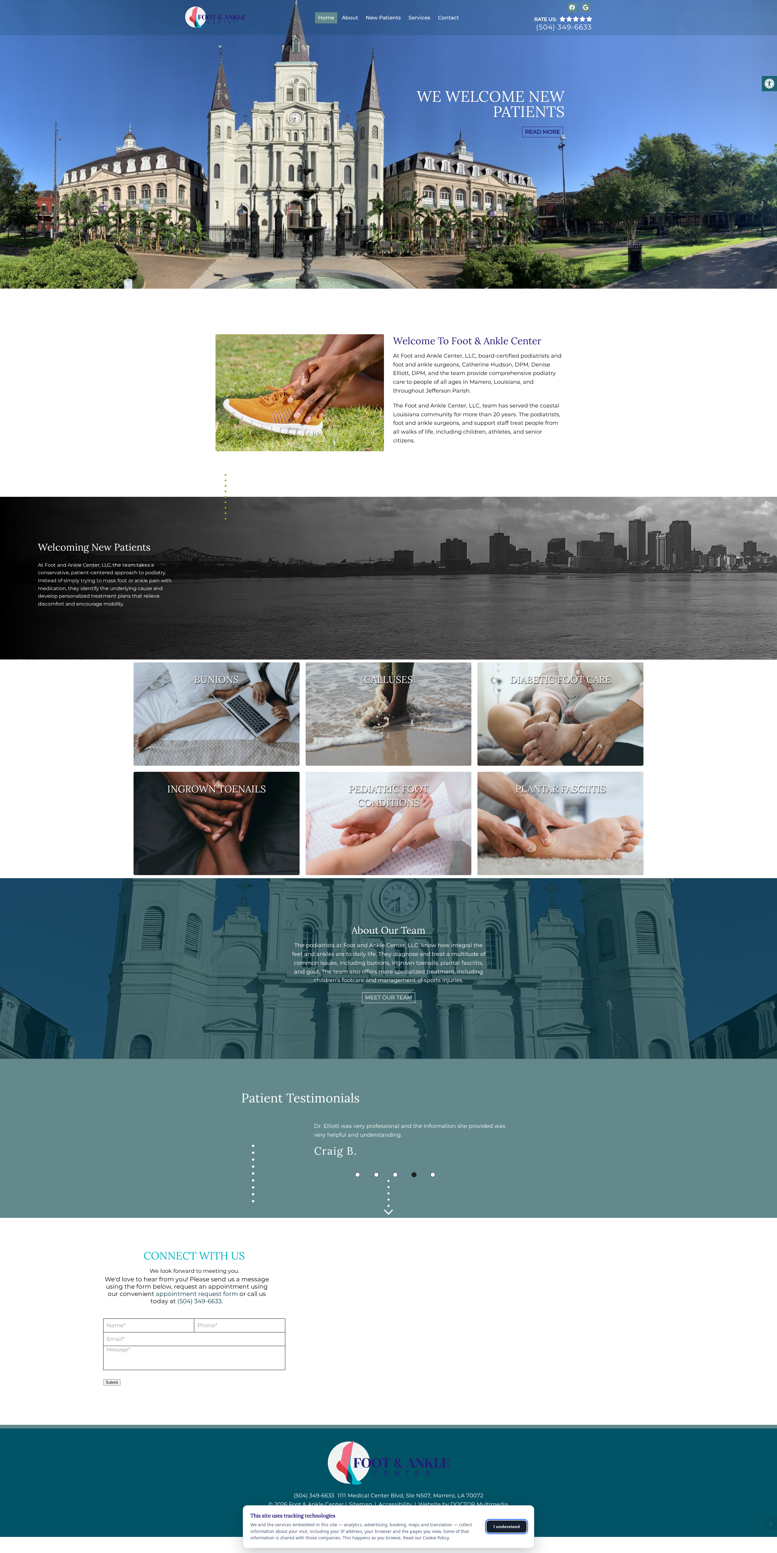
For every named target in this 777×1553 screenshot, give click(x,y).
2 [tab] (376, 1174)
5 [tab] (432, 1174)
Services (419, 18)
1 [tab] (357, 1174)
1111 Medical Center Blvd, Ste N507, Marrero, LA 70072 (410, 1495)
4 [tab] (414, 1174)
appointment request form (197, 1293)
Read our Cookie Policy (426, 1538)
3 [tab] (395, 1174)
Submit (112, 1382)
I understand (507, 1526)
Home (326, 18)
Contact (448, 18)
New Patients (383, 18)
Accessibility (395, 1504)
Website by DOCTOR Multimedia (463, 1504)
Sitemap (360, 1504)
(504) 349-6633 (564, 27)
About (350, 18)
